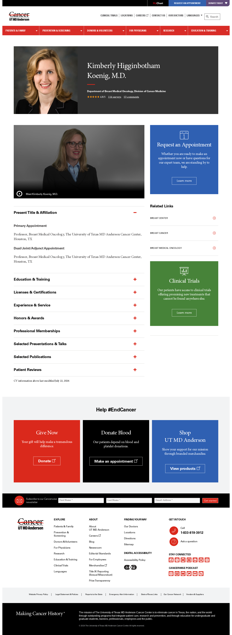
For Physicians (137, 30)
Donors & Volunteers (99, 30)
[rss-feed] (201, 573)
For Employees (97, 559)
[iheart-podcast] (195, 573)
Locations (129, 532)
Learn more (184, 180)
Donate (45, 461)
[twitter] (177, 560)
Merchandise (96, 565)
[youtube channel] (183, 560)
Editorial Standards (100, 553)
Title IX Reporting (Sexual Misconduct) (100, 573)
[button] (19, 194)
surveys (114, 97)
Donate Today (215, 3)
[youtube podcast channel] (183, 573)
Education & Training (203, 30)
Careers (141, 15)
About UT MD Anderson (99, 528)
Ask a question (189, 541)
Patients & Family (16, 30)
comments (131, 97)
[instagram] (189, 560)
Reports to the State (93, 594)
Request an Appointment (187, 3)
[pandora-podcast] (189, 573)
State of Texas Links (149, 594)
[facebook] (171, 560)
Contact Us (158, 15)
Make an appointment (114, 461)
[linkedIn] (195, 560)
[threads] (207, 560)
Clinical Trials (109, 15)
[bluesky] (201, 560)
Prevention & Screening (56, 30)
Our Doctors (175, 15)
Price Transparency (99, 580)
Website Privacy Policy (38, 594)
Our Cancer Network (172, 594)
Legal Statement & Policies (66, 594)
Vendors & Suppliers (195, 594)
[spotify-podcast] (177, 573)
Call (192, 531)
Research (168, 30)
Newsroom (95, 547)
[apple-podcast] (171, 573)
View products (183, 468)
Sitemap (129, 544)
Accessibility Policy (135, 559)
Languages (193, 15)
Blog (91, 541)
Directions (130, 538)
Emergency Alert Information (121, 594)
